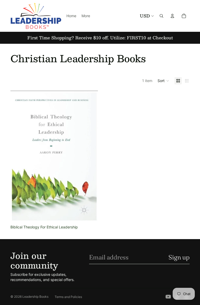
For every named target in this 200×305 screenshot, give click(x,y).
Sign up (179, 257)
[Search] (161, 16)
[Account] (172, 16)
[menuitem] (86, 16)
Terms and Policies (68, 297)
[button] (163, 80)
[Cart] (184, 16)
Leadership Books (35, 296)
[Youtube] (168, 297)
